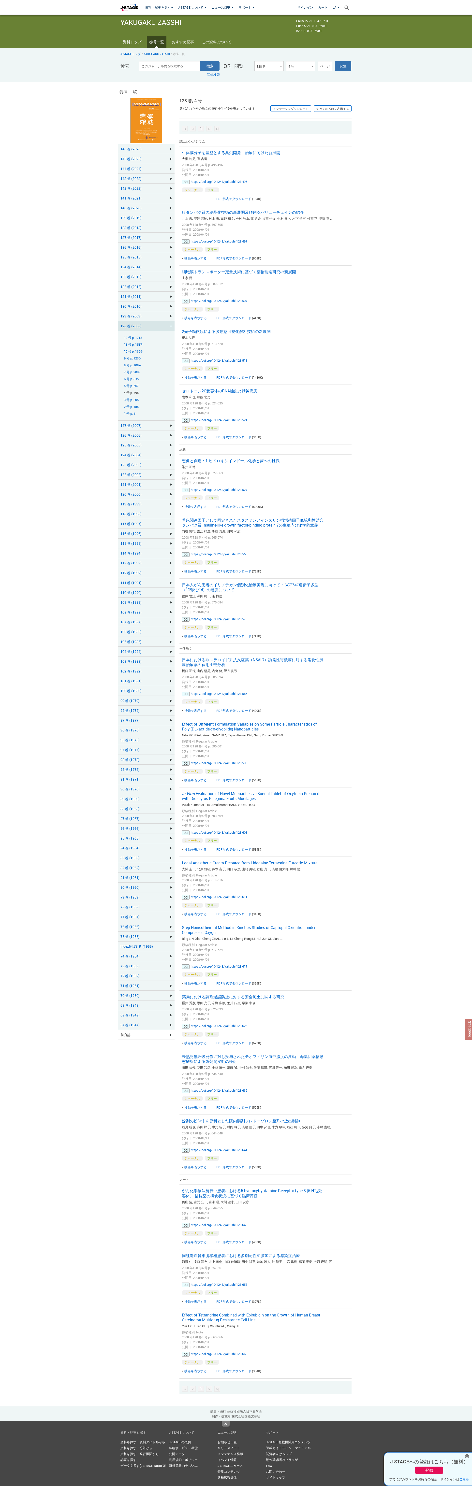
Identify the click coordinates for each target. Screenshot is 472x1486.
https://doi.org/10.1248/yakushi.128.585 (219, 693)
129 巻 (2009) (131, 316)
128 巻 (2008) (131, 326)
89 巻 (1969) (130, 799)
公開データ (177, 1454)
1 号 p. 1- (130, 414)
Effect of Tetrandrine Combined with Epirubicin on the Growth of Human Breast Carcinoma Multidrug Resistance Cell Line (251, 1317)
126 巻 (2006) (131, 435)
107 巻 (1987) (131, 622)
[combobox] (268, 66)
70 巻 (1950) (130, 995)
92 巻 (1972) (130, 769)
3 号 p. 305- (132, 400)
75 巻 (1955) (130, 936)
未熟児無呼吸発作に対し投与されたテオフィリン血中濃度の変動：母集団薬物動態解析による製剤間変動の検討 (253, 1059)
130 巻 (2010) (131, 306)
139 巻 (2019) (131, 217)
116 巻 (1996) (131, 533)
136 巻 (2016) (131, 247)
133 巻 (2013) (131, 276)
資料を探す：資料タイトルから (142, 1442)
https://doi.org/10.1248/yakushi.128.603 (219, 832)
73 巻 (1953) (130, 966)
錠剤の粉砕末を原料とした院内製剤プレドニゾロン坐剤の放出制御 (241, 1121)
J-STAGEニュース (230, 1465)
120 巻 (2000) (131, 494)
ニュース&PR (221, 7)
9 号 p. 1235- (132, 358)
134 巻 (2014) (131, 267)
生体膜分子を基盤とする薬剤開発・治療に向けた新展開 (231, 152)
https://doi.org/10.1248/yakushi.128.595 (219, 763)
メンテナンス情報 (230, 1454)
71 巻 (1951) (130, 985)
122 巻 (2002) (131, 474)
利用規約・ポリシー (183, 1459)
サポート (245, 7)
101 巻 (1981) (131, 681)
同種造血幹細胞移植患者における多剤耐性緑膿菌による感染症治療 (241, 1255)
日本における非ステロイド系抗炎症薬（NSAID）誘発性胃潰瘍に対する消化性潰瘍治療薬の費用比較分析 (252, 662)
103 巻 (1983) (131, 661)
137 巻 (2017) (131, 237)
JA (335, 7)
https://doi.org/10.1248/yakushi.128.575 (219, 619)
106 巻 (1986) (131, 631)
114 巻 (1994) (131, 553)
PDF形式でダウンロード (233, 199)
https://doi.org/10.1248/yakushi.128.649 (219, 1225)
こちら (464, 1479)
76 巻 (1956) (130, 926)
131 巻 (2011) (131, 296)
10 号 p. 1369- (133, 351)
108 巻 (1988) (131, 612)
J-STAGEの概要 (180, 1442)
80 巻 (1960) (130, 887)
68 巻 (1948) (130, 1015)
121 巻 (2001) (131, 484)
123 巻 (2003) (131, 464)
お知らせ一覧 (227, 1442)
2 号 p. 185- (132, 407)
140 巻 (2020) (131, 208)
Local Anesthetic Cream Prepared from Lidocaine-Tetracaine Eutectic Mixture (249, 863)
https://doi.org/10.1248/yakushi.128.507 (219, 301)
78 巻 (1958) (130, 907)
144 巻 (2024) (131, 168)
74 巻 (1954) (130, 956)
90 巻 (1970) (130, 789)
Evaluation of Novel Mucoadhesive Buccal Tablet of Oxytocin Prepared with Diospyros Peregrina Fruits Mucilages (250, 796)
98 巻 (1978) (130, 710)
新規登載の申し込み (183, 1465)
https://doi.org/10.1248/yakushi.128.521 (219, 420)
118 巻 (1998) (131, 514)
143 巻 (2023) (131, 178)
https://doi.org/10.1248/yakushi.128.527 (219, 489)
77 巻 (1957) (130, 916)
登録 (429, 1470)
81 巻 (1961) (130, 877)
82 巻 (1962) (130, 867)
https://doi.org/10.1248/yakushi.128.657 (219, 1284)
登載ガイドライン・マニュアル (288, 1448)
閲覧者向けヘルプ (279, 1454)
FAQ (269, 1465)
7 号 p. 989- (132, 372)
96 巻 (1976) (130, 730)
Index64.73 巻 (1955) (136, 946)
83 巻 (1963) (130, 858)
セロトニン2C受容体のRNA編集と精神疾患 (219, 391)
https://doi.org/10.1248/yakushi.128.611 (219, 897)
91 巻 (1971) (130, 779)
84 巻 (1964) (130, 848)
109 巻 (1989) (131, 602)
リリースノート (229, 1448)
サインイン (305, 7)
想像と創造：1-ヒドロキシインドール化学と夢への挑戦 (231, 460)
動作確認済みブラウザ (282, 1459)
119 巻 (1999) (131, 504)
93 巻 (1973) (130, 759)
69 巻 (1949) (130, 1005)
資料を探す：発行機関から (139, 1454)
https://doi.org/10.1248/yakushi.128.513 (219, 360)
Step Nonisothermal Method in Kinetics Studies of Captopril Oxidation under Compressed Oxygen (248, 930)
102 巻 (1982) (131, 671)
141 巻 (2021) (131, 198)
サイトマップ (275, 1477)
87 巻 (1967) (130, 818)
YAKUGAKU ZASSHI (157, 54)
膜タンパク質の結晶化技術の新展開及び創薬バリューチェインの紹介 (243, 212)
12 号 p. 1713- (133, 338)
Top (226, 1424)
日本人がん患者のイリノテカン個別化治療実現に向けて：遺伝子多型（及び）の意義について (250, 587)
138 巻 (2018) (131, 227)
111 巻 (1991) (131, 582)
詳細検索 (213, 74)
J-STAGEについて (191, 7)
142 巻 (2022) (131, 188)
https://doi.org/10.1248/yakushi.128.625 (219, 1026)
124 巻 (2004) (131, 455)
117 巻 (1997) (131, 523)
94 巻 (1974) (130, 749)
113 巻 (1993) (131, 563)
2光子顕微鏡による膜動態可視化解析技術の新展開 (226, 331)
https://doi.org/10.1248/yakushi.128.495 (219, 181)
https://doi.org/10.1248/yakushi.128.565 (219, 554)
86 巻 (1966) (130, 828)
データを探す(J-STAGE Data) (141, 1465)
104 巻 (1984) (131, 651)
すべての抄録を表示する (332, 109)
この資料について (216, 41)
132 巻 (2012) (131, 286)
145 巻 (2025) (131, 159)
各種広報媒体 (227, 1477)
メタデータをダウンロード (291, 109)
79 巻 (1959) (130, 897)
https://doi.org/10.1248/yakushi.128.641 (219, 1150)
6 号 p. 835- (132, 379)
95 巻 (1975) (130, 740)
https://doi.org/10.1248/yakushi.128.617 (219, 966)
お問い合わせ (275, 1471)
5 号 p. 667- (132, 386)
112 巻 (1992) (131, 573)
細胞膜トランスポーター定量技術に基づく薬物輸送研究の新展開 (239, 271)
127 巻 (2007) (131, 425)
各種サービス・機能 (183, 1448)
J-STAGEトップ (130, 54)
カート (323, 7)
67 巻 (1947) (130, 1025)
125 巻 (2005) (131, 445)
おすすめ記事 (183, 41)
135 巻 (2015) (131, 257)
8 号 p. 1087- (132, 365)
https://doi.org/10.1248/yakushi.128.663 (219, 1354)
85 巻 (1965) (130, 838)
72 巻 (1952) (130, 975)
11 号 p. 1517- (133, 345)
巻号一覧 (156, 41)
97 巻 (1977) (130, 720)
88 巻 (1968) (130, 808)
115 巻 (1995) (131, 543)
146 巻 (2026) (131, 149)
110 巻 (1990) (131, 592)
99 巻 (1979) (130, 700)
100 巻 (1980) (131, 690)
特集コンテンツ (229, 1471)
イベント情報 (227, 1459)
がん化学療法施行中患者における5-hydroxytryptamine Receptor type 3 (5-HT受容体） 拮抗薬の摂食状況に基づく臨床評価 (252, 1193)
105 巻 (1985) (131, 641)
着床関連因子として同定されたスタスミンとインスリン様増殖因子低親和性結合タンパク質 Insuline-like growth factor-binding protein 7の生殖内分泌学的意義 (253, 522)
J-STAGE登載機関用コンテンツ (288, 1442)
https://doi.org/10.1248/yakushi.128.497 (219, 241)
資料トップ (132, 41)
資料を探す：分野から (136, 1448)
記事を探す (128, 1459)
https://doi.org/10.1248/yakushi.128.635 (219, 1090)
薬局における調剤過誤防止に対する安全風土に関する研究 (233, 997)
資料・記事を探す (158, 7)
